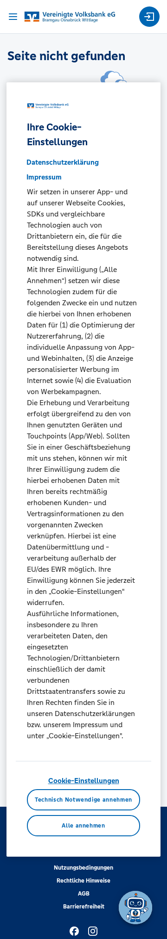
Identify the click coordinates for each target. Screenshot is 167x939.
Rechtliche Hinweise (83, 880)
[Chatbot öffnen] (135, 907)
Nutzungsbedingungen (83, 867)
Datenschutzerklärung (62, 162)
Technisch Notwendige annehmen (83, 799)
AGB (84, 893)
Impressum (44, 177)
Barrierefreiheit (83, 906)
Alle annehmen (83, 825)
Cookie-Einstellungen (83, 780)
